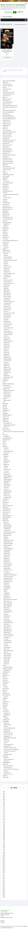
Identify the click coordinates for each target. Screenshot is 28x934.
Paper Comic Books (11, 70)
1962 (4, 793)
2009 (4, 870)
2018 (4, 885)
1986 (4, 832)
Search (14, 12)
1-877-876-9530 (4, 911)
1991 (4, 841)
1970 (4, 806)
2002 (4, 859)
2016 (4, 882)
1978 (4, 819)
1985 (4, 831)
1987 (4, 834)
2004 (4, 862)
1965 (4, 798)
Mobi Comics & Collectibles (13, 5)
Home (4, 70)
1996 (4, 849)
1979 (4, 821)
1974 (4, 813)
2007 (4, 867)
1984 (4, 829)
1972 (4, 809)
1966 (4, 799)
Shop (7, 70)
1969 (4, 804)
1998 (4, 852)
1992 (4, 842)
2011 (4, 874)
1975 (4, 814)
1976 (4, 816)
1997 (4, 851)
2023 (4, 893)
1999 (4, 854)
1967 (4, 801)
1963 (4, 795)
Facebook (3, 922)
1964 (4, 796)
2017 (4, 883)
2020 (4, 888)
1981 (4, 824)
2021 (4, 890)
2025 (4, 897)
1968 (4, 803)
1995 (4, 847)
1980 (4, 823)
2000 (4, 855)
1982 (4, 826)
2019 (4, 887)
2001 (4, 857)
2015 (4, 880)
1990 (4, 839)
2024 (4, 895)
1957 (4, 791)
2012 (4, 875)
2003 (4, 860)
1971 (4, 808)
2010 (4, 872)
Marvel (17, 70)
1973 (4, 811)
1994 (4, 846)
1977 (4, 818)
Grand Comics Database (14, 926)
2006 (4, 865)
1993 (4, 844)
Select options (7, 57)
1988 (4, 836)
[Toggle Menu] (26, 20)
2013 (4, 877)
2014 (4, 879)
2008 (4, 869)
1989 (4, 837)
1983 (4, 827)
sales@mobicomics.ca (5, 910)
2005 (4, 864)
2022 (4, 892)
